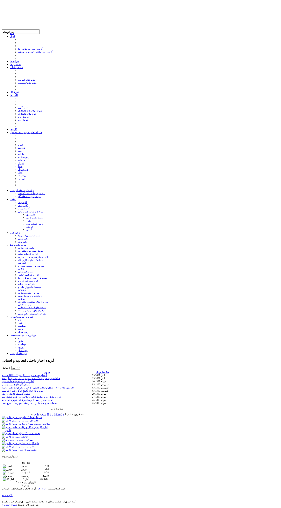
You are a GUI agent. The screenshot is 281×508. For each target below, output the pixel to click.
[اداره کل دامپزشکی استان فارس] (20, 420)
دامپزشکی (23, 238)
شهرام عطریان (9, 504)
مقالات (13, 199)
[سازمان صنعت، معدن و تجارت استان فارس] (26, 423)
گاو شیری (22, 202)
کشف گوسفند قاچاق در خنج (16, 393)
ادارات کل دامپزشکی (28, 254)
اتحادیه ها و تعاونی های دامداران (33, 257)
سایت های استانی (26, 247)
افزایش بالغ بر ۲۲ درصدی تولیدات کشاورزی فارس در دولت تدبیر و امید (38, 387)
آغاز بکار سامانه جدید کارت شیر (18, 381)
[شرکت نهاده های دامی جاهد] (17, 440)
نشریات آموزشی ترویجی (21, 317)
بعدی (43, 414)
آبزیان (29, 229)
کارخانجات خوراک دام (28, 281)
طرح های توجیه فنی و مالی (30, 211)
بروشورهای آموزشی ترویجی (23, 335)
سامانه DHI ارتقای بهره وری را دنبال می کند (24, 375)
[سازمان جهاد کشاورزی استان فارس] (22, 417)
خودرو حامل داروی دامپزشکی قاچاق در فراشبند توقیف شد (31, 396)
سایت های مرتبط (18, 245)
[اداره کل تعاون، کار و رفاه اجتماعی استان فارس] (26, 430)
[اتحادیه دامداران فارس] (15, 436)
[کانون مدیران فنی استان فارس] (19, 449)
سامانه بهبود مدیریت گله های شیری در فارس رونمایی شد (31, 378)
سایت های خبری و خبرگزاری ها (32, 278)
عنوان (47, 372)
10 (48, 414)
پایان (36, 414)
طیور (28, 220)
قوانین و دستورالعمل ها (28, 235)
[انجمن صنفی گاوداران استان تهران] (21, 433)
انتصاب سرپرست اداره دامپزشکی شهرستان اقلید (27, 400)
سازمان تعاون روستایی (28, 293)
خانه (43, 488)
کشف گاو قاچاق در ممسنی (16, 384)
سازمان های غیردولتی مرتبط (31, 310)
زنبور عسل (23, 332)
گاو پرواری (23, 205)
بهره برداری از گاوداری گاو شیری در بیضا (22, 390)
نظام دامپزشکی (25, 271)
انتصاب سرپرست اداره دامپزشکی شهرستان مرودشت (29, 403)
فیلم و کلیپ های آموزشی (22, 190)
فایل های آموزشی (18, 353)
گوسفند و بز (23, 208)
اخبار (38, 488)
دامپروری (30, 214)
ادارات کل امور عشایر (28, 274)
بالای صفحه (7, 495)
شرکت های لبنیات (26, 284)
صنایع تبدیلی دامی (34, 217)
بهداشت (22, 326)
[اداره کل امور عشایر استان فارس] (20, 443)
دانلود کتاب (15, 232)
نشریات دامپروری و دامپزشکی (32, 313)
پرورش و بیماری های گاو (29, 196)
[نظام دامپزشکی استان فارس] (18, 446)
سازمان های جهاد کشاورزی (30, 251)
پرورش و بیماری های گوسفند (31, 193)
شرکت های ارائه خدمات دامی (32, 307)
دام (19, 319)
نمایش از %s (102, 372)
